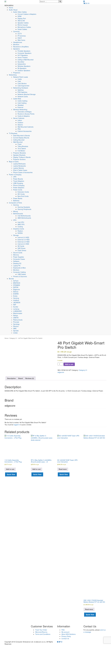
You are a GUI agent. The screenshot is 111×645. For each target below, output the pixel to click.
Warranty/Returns (41, 632)
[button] (9, 5)
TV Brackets (13, 133)
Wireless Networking (20, 109)
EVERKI (16, 294)
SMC (15, 328)
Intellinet (16, 300)
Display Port (22, 18)
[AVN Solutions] (5, 1)
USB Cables (22, 274)
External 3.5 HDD (23, 239)
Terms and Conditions (42, 634)
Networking (13, 75)
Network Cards (23, 96)
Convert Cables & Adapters (27, 14)
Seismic (20, 125)
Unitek (15, 333)
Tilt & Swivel (22, 148)
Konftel (15, 307)
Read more (63, 469)
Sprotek (16, 331)
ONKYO (16, 318)
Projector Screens (19, 159)
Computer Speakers (24, 53)
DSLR (20, 38)
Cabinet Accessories (25, 131)
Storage (16, 235)
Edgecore (16, 289)
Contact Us (65, 638)
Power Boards (18, 179)
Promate (16, 322)
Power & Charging (15, 174)
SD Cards (21, 246)
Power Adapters (18, 187)
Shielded (21, 105)
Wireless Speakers (24, 66)
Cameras (16, 31)
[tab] (11, 378)
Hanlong (16, 298)
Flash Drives (22, 250)
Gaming (16, 205)
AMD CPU (21, 224)
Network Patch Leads (20, 77)
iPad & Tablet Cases (20, 170)
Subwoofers (22, 64)
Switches (21, 90)
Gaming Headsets (24, 207)
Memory (16, 255)
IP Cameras (22, 36)
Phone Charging (18, 185)
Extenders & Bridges (25, 112)
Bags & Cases (14, 161)
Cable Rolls (17, 99)
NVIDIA (20, 233)
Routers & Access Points (26, 114)
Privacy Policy (66, 636)
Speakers (16, 49)
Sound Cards (17, 252)
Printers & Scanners (20, 276)
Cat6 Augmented (23, 86)
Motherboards (18, 213)
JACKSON (16, 302)
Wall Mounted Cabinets (25, 127)
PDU (19, 129)
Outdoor (20, 122)
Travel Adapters (18, 181)
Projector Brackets (19, 153)
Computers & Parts (15, 203)
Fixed (19, 144)
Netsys (15, 315)
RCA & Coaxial (23, 25)
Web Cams (21, 40)
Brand (20, 378)
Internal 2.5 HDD (23, 244)
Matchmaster (17, 313)
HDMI (19, 16)
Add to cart (69, 364)
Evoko (15, 296)
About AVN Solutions (68, 634)
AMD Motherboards (24, 218)
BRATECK (16, 283)
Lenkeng (16, 309)
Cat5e (20, 79)
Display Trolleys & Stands (22, 157)
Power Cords (17, 190)
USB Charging (18, 183)
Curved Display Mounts (21, 138)
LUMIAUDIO (17, 311)
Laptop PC (16, 266)
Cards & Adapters (24, 116)
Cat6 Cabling (22, 103)
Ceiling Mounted (18, 140)
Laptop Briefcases (19, 164)
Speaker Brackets (19, 155)
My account (65, 632)
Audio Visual (13, 10)
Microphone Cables (24, 27)
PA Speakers (22, 68)
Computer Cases (19, 259)
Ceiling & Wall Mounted (25, 60)
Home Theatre (23, 57)
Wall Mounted (18, 142)
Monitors (16, 44)
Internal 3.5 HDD (23, 237)
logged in (17, 425)
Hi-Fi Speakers (23, 55)
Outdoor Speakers (24, 70)
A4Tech (15, 281)
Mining (15, 211)
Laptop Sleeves (18, 168)
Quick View (11, 474)
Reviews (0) (29, 378)
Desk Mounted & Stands (21, 135)
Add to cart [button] (10, 469)
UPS (14, 177)
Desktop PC (17, 263)
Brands (11, 279)
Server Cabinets (18, 118)
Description (11, 378)
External (20, 107)
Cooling (20, 226)
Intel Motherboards (24, 216)
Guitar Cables (22, 29)
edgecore (61, 372)
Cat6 (19, 81)
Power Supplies (18, 257)
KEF (14, 305)
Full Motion (21, 151)
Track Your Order (41, 630)
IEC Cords (21, 194)
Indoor (20, 120)
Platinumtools (17, 320)
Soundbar (21, 62)
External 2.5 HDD (23, 242)
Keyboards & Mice (19, 268)
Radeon (20, 231)
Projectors (16, 73)
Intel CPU (21, 222)
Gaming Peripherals (24, 209)
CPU (14, 220)
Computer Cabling (19, 272)
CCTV (20, 34)
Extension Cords (23, 192)
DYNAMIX (16, 285)
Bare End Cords (23, 196)
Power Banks (17, 198)
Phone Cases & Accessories (23, 172)
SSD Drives (21, 248)
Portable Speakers (24, 51)
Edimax (15, 292)
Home (11, 8)
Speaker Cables (23, 23)
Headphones (17, 42)
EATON (15, 287)
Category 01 (13, 338)
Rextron (16, 326)
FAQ (62, 630)
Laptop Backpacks (19, 166)
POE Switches (22, 92)
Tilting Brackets (23, 146)
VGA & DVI (21, 21)
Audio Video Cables (20, 12)
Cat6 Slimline (22, 83)
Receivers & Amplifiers (21, 47)
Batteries (16, 200)
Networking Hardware (20, 88)
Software (16, 261)
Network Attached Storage (27, 94)
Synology (16, 324)
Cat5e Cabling (22, 101)
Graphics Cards (18, 229)
